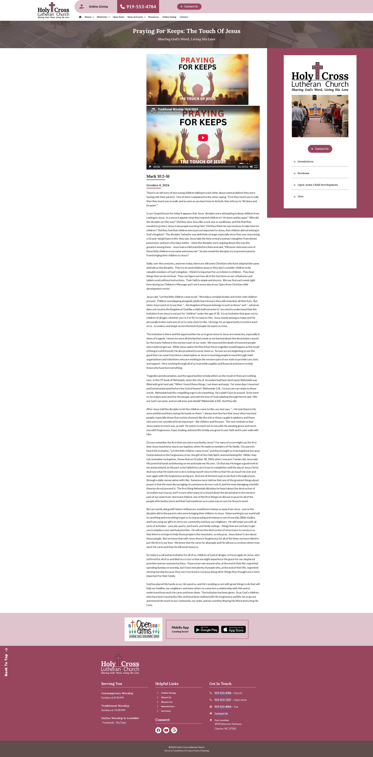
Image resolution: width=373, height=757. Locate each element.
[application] (203, 138)
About (88, 17)
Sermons (166, 710)
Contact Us (221, 713)
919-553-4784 (140, 6)
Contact (184, 17)
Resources (153, 17)
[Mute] (251, 166)
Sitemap (205, 750)
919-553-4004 (222, 706)
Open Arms (118, 17)
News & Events (135, 17)
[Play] (150, 166)
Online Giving (169, 17)
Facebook (108, 722)
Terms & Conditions (174, 750)
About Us (166, 697)
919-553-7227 (222, 699)
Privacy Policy (192, 750)
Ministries (102, 17)
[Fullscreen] (256, 166)
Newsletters (168, 706)
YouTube (121, 722)
